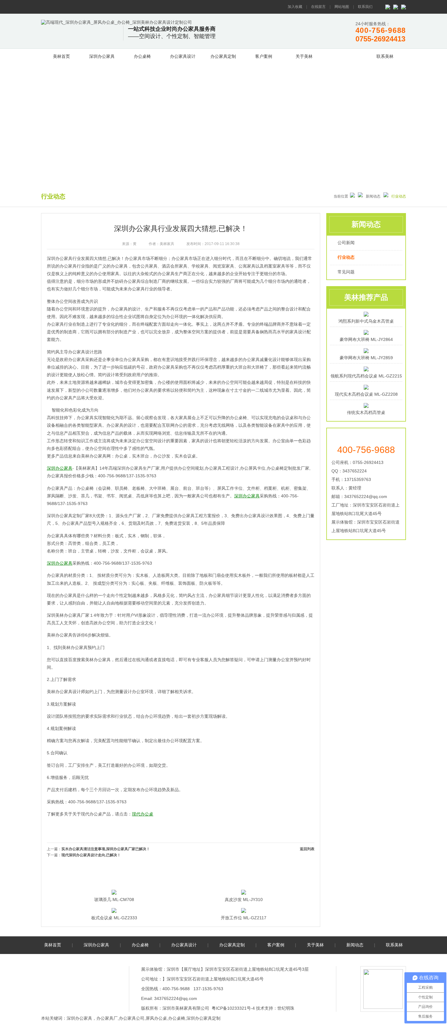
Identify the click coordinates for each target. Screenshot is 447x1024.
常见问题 (346, 271)
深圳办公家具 (102, 56)
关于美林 (304, 56)
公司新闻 (346, 242)
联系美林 (384, 56)
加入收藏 (295, 7)
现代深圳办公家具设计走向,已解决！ (91, 855)
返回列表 (307, 849)
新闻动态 (344, 55)
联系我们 (365, 7)
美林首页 (61, 56)
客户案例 (263, 56)
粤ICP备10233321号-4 (233, 1008)
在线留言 (318, 7)
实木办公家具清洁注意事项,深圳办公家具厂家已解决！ (105, 849)
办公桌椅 (142, 56)
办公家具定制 (223, 56)
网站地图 (341, 7)
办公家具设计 (183, 56)
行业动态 (346, 257)
